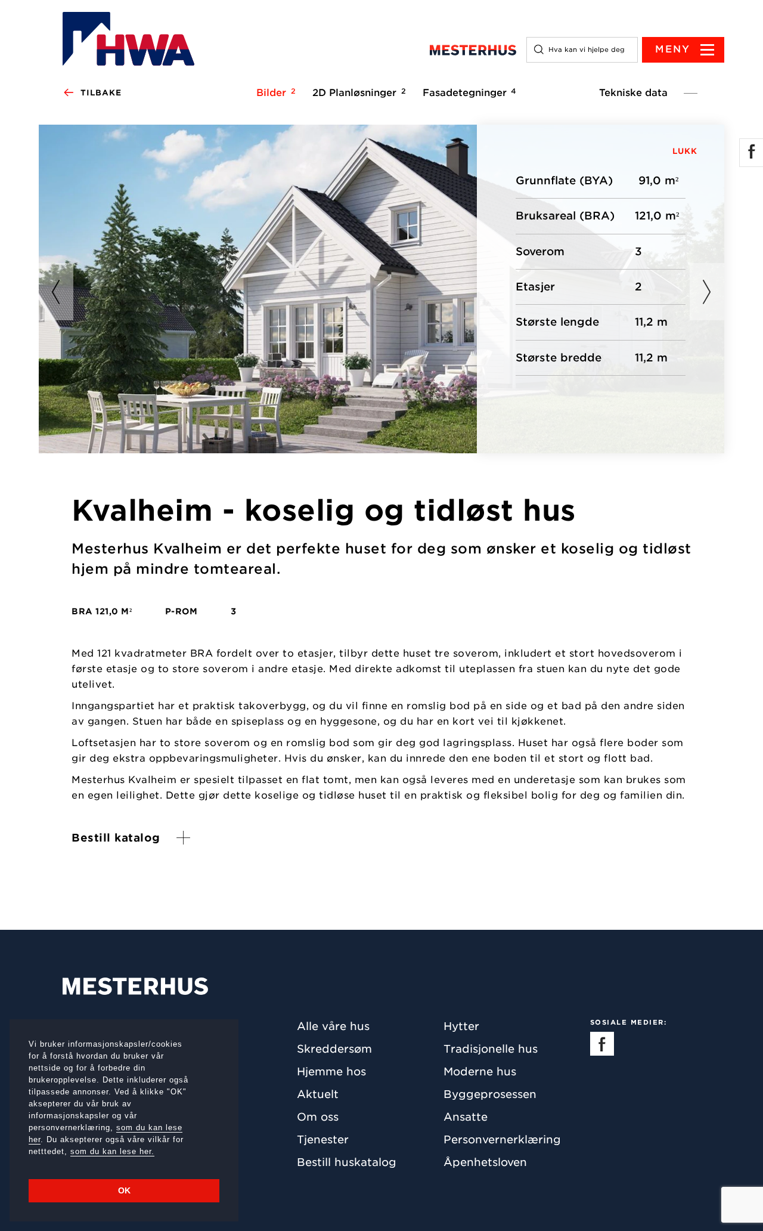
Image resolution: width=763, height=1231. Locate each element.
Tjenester (323, 1139)
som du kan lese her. (112, 1151)
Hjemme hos (331, 1071)
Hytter (461, 1026)
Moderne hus (479, 1071)
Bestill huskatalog (346, 1162)
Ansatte (465, 1117)
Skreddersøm (334, 1049)
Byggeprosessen (489, 1094)
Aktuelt (318, 1094)
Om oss (318, 1117)
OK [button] (124, 1190)
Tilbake (101, 92)
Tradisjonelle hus (490, 1049)
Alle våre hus (333, 1026)
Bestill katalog (116, 837)
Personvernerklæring (502, 1139)
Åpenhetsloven (485, 1162)
